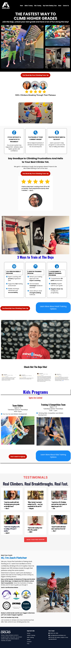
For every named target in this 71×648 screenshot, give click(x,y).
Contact (29, 641)
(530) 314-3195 (54, 633)
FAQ (28, 643)
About (28, 639)
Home (28, 633)
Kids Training (30, 637)
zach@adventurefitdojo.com (58, 635)
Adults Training (31, 635)
